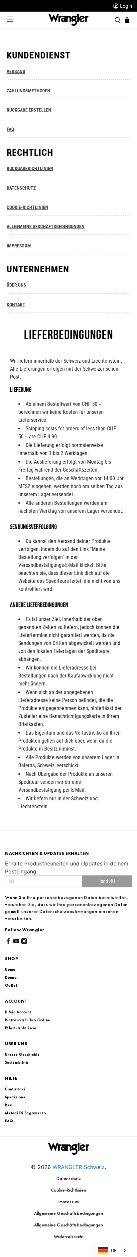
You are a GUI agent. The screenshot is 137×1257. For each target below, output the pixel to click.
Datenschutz (69, 1178)
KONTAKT (16, 305)
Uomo (10, 969)
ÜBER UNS (16, 285)
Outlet (11, 985)
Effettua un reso (20, 1028)
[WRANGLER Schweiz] (68, 20)
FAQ (10, 129)
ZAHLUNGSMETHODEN (28, 91)
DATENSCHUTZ (21, 188)
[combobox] (112, 1250)
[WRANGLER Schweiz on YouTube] (16, 942)
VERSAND (16, 71)
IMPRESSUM (19, 246)
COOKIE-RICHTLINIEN (27, 207)
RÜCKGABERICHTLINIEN (30, 168)
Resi (9, 1105)
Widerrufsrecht (68, 1236)
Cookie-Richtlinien (68, 1190)
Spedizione (15, 1097)
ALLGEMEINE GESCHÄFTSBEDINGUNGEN (45, 226)
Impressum (69, 1202)
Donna (11, 977)
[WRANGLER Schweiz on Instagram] (24, 942)
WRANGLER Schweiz (79, 1167)
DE (114, 1250)
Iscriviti (107, 881)
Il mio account (18, 1012)
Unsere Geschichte (22, 1054)
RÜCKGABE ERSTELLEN (29, 110)
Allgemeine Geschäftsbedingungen (68, 1213)
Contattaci (15, 1089)
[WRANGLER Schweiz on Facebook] (8, 942)
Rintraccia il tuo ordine (27, 1020)
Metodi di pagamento (25, 1113)
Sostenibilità (17, 1062)
